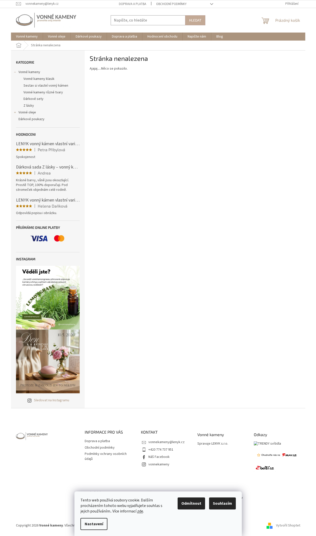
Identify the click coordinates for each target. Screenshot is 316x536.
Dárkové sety (33, 98)
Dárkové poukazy (31, 119)
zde (140, 511)
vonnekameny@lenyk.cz (166, 442)
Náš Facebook (159, 456)
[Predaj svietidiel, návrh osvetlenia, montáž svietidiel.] (267, 443)
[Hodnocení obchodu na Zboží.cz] (265, 468)
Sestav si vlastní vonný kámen (45, 85)
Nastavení (94, 524)
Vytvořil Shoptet (288, 525)
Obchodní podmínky (171, 4)
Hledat (195, 20)
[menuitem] (27, 37)
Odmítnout (191, 503)
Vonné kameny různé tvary (43, 92)
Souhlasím (222, 503)
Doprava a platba (132, 4)
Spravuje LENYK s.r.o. (212, 443)
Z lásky (28, 105)
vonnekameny (158, 464)
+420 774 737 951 (160, 449)
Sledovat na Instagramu (51, 400)
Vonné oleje (27, 112)
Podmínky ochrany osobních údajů (106, 456)
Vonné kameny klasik (38, 78)
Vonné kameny (29, 72)
